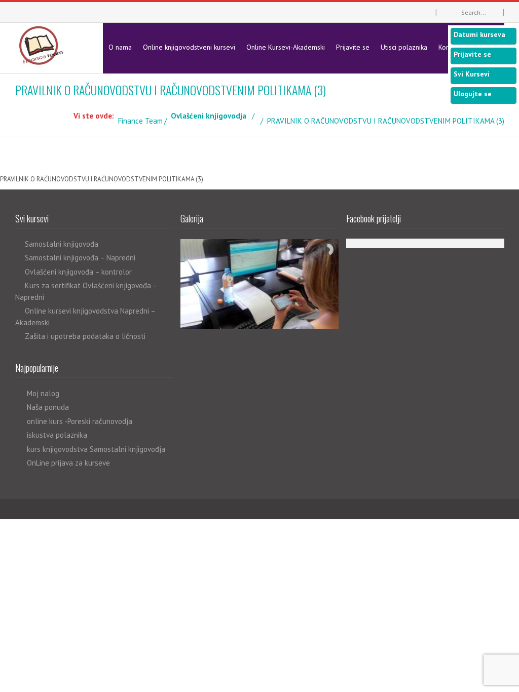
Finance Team (140, 121)
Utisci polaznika (404, 47)
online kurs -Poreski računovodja (79, 421)
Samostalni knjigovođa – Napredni (80, 257)
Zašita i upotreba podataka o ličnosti (85, 336)
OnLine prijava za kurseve (68, 463)
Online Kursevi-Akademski (285, 47)
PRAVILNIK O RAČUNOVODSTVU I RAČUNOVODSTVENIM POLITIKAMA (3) (101, 179)
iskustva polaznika (57, 435)
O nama (120, 47)
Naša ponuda (48, 407)
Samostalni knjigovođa (61, 244)
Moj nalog (43, 393)
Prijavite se (352, 47)
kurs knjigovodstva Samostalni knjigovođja (96, 449)
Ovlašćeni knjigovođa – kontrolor (78, 272)
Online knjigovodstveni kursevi (189, 47)
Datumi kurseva (479, 34)
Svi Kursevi (472, 74)
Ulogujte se (473, 93)
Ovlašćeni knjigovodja (208, 116)
